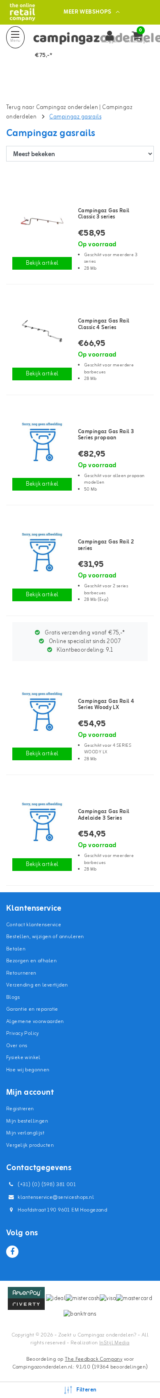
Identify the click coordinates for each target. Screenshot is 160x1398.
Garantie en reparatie (32, 1009)
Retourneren (21, 973)
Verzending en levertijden (37, 985)
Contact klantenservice (33, 925)
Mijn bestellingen (27, 1121)
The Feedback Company (93, 1359)
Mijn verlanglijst (25, 1133)
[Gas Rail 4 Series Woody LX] (42, 711)
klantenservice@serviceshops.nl (56, 1197)
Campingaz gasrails (75, 117)
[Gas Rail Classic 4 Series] (42, 331)
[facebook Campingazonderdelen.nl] (12, 1251)
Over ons (16, 1045)
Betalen (15, 949)
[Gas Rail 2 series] (42, 552)
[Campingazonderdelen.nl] (22, 12)
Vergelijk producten (30, 1145)
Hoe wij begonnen (28, 1070)
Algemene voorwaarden (35, 1021)
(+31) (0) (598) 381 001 (46, 1184)
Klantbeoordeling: (84, 650)
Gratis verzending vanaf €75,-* (84, 633)
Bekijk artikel (42, 263)
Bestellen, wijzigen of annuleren (45, 936)
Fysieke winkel (23, 1057)
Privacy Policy (22, 1033)
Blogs (13, 997)
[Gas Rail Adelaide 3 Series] (42, 821)
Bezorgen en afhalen (31, 961)
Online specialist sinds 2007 (84, 641)
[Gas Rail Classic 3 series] (42, 221)
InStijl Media (114, 1343)
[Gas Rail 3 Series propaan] (42, 442)
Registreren (20, 1109)
